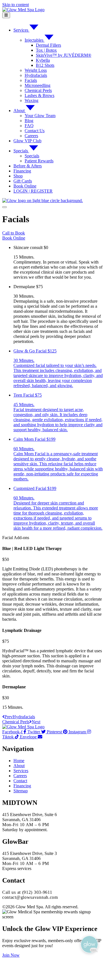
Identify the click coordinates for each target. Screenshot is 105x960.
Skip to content (15, 4)
